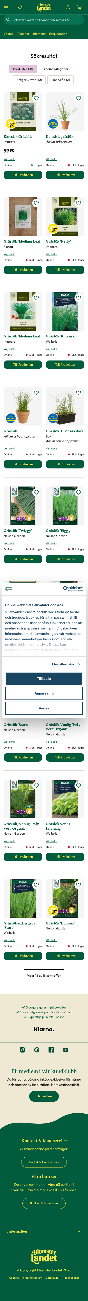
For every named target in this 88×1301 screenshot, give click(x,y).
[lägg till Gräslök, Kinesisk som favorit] (78, 298)
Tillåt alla (44, 678)
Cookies (14, 1277)
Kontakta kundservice (44, 1162)
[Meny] (6, 7)
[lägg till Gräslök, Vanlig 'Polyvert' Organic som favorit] (36, 786)
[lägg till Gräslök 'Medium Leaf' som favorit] (36, 203)
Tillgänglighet (70, 1277)
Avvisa (44, 708)
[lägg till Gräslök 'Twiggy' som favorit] (36, 492)
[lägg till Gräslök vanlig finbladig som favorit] (78, 786)
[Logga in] (68, 7)
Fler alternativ (63, 664)
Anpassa (41, 693)
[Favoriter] (19, 7)
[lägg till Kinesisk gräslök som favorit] (78, 98)
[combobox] (48, 19)
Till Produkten (27, 176)
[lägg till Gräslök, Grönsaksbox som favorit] (78, 393)
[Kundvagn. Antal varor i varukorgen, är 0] (79, 7)
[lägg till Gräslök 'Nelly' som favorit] (78, 203)
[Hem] (44, 7)
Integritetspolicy (32, 1277)
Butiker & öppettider (44, 1203)
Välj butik (9, 159)
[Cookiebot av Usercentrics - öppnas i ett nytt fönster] (63, 589)
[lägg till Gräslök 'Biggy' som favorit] (78, 492)
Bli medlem (44, 1096)
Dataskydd (51, 1277)
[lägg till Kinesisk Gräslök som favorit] (36, 98)
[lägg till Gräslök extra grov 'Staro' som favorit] (36, 885)
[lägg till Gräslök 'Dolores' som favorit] (78, 885)
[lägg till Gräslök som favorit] (36, 393)
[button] (44, 1231)
